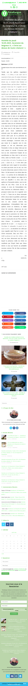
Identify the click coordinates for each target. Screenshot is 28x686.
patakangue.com (6, 52)
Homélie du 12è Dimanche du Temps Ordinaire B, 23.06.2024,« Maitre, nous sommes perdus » (13, 492)
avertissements (22, 570)
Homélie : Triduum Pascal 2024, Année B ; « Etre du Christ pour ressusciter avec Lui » (13, 504)
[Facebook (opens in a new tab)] (14, 7)
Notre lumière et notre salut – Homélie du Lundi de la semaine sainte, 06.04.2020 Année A (14, 394)
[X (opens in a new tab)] (11, 7)
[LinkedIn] (20, 676)
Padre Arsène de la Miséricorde (17, 684)
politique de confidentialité (8, 570)
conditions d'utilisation (19, 569)
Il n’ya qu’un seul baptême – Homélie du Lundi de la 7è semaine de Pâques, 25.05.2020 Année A (14, 367)
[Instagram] (17, 428)
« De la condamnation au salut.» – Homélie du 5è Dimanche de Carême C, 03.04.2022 (16, 444)
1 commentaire (14, 438)
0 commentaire (6, 54)
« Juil (2, 553)
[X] (11, 428)
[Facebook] (14, 428)
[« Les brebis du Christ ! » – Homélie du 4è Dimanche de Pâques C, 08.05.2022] (3, 437)
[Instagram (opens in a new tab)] (16, 7)
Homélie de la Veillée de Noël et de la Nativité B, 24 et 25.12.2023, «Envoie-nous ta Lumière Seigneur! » (14, 338)
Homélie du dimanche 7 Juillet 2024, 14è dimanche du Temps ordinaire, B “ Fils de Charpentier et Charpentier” (13, 452)
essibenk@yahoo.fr (10, 2)
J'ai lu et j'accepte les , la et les (13, 569)
